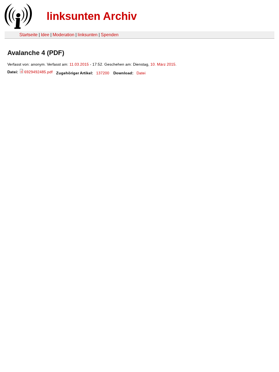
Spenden (110, 34)
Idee (45, 34)
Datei (141, 73)
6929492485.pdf (38, 72)
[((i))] (17, 27)
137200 (102, 73)
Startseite (28, 34)
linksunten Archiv (92, 16)
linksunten (88, 34)
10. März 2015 (162, 64)
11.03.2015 (79, 64)
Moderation (63, 34)
